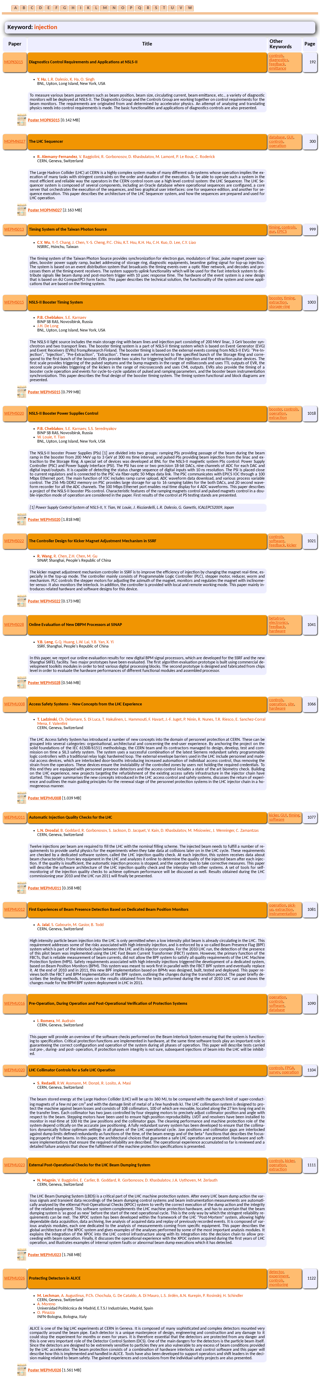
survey (274, 1072)
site (291, 704)
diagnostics (278, 60)
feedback (277, 64)
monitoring (278, 1285)
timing (274, 227)
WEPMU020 (14, 1070)
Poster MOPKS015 (44, 120)
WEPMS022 (14, 541)
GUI (290, 137)
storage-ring (279, 307)
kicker (292, 545)
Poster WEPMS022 (44, 601)
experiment (279, 1276)
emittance (277, 68)
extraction (278, 302)
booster (275, 298)
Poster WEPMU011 (44, 888)
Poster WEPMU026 (44, 1370)
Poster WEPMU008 (44, 798)
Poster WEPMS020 (44, 520)
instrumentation (283, 914)
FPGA (289, 1068)
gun (272, 232)
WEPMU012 (14, 910)
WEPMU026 (14, 1278)
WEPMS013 (14, 229)
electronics (278, 623)
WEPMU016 (14, 1004)
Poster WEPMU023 (44, 1255)
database (277, 137)
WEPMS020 (14, 413)
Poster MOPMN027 (45, 210)
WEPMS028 (14, 625)
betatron (276, 618)
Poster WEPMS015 (44, 392)
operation (277, 146)
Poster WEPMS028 (44, 683)
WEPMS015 (14, 302)
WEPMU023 (14, 1165)
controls (276, 56)
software (276, 541)
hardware (277, 631)
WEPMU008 (14, 704)
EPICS (282, 232)
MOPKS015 (13, 62)
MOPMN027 (14, 141)
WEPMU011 (14, 817)
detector (276, 1272)
